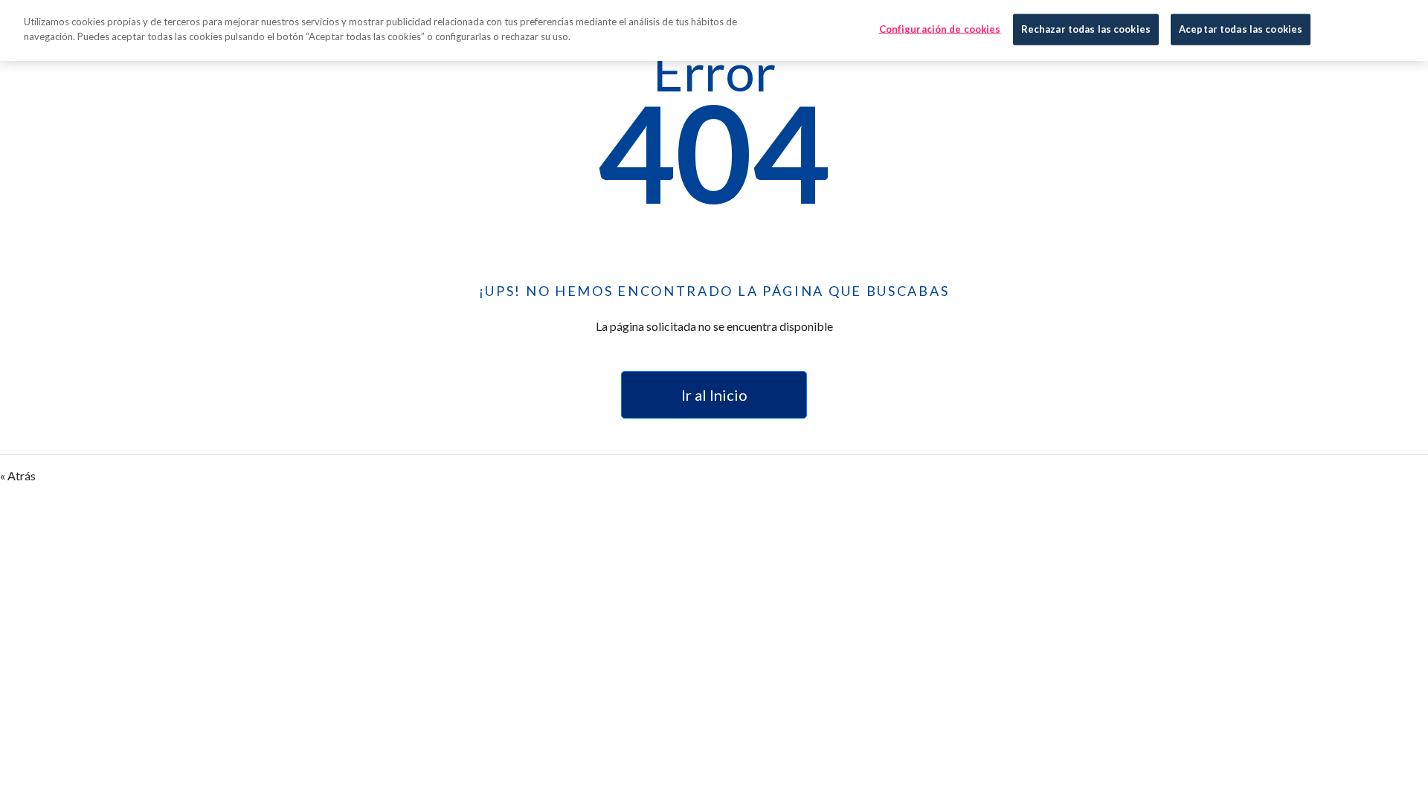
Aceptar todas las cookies (1240, 29)
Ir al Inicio (714, 395)
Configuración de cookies (940, 29)
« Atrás (18, 475)
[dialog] (714, 30)
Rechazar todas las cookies (1086, 29)
